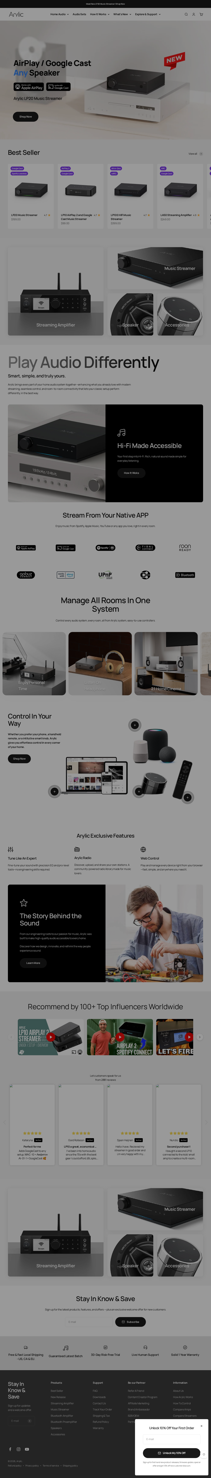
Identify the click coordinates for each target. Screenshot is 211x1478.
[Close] (201, 1426)
